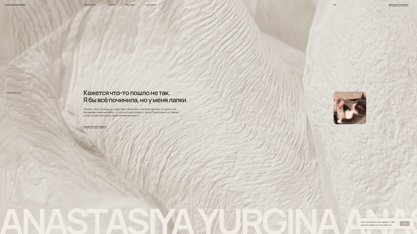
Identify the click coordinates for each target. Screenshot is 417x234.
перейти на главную (95, 126)
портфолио (89, 4)
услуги (112, 4)
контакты (151, 4)
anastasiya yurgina (15, 5)
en (335, 4)
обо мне (129, 4)
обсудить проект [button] (398, 4)
